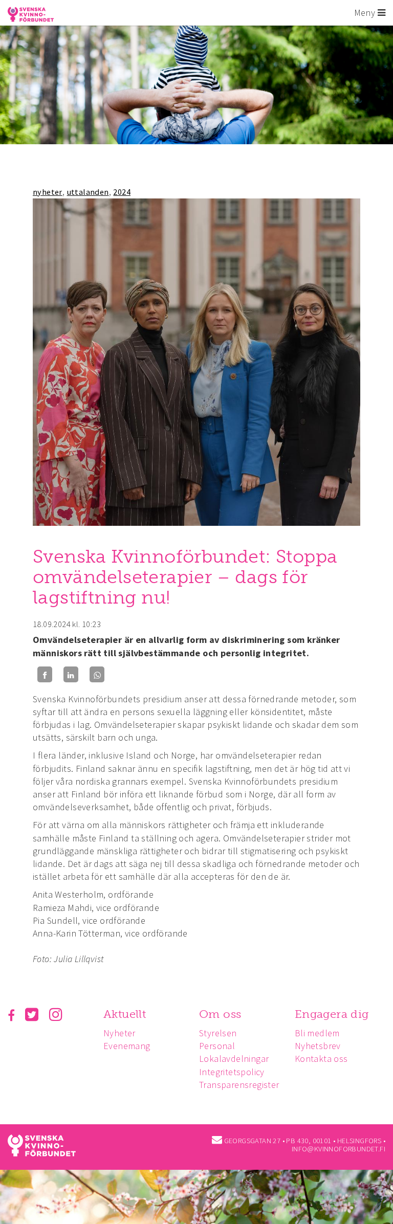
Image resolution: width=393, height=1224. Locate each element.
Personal (217, 1046)
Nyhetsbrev (318, 1046)
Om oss (220, 1014)
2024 (121, 192)
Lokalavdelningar (234, 1058)
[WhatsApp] (97, 674)
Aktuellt (124, 1014)
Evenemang (126, 1046)
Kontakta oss (321, 1058)
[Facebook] (44, 674)
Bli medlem (317, 1033)
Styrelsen (218, 1033)
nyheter (47, 192)
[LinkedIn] (70, 674)
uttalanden (88, 192)
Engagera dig (332, 1014)
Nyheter (119, 1033)
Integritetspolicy (232, 1072)
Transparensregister (239, 1085)
